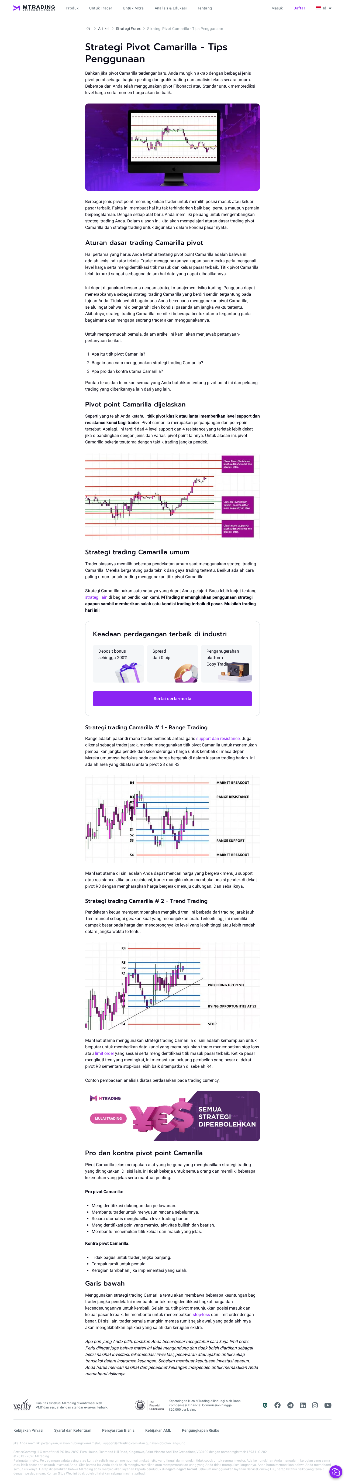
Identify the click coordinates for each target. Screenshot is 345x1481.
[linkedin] (303, 1405)
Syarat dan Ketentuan (72, 1430)
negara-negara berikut (181, 1469)
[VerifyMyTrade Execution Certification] (22, 1405)
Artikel (103, 28)
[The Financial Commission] (149, 1405)
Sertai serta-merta (173, 698)
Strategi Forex (128, 28)
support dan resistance (218, 738)
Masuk (277, 8)
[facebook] (277, 1405)
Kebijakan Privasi (28, 1430)
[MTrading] (34, 8)
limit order (104, 1053)
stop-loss (201, 1314)
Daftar (299, 8)
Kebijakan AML (158, 1430)
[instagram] (315, 1405)
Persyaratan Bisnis (118, 1430)
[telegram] (290, 1405)
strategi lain (96, 597)
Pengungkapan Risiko (200, 1430)
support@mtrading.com (120, 1443)
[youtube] (328, 1405)
